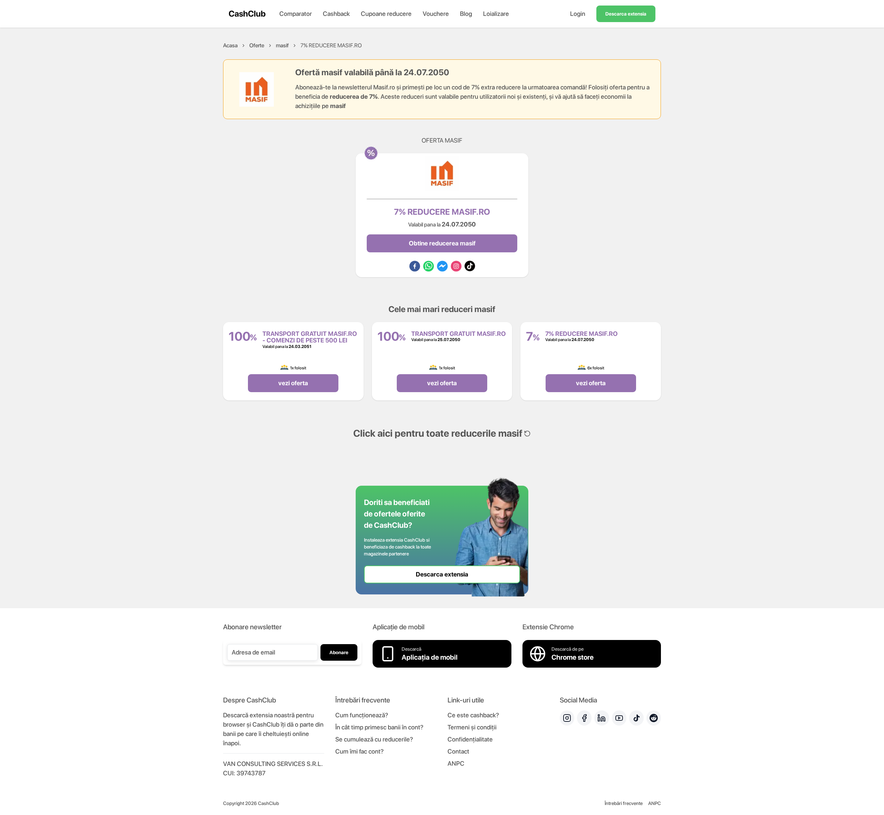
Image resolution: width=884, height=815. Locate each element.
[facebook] (414, 266)
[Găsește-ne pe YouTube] (619, 718)
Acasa (230, 45)
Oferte (256, 45)
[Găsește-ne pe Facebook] (584, 718)
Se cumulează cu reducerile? (374, 739)
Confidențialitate (470, 739)
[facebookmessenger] (442, 266)
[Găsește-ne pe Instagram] (567, 718)
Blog (466, 13)
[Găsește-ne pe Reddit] (653, 718)
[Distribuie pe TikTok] (469, 266)
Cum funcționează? (361, 715)
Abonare (338, 652)
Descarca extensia (625, 14)
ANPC (456, 763)
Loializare (496, 13)
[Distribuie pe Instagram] (456, 266)
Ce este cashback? (473, 715)
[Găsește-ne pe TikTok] (636, 718)
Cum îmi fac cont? (359, 751)
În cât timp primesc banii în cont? (379, 727)
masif (282, 45)
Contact (458, 751)
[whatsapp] (428, 266)
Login (577, 13)
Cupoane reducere (386, 13)
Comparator (295, 13)
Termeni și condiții (472, 727)
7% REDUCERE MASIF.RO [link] (331, 45)
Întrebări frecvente (624, 803)
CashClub (247, 14)
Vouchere (436, 13)
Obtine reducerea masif (442, 243)
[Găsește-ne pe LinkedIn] (601, 718)
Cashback (336, 13)
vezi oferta (293, 383)
